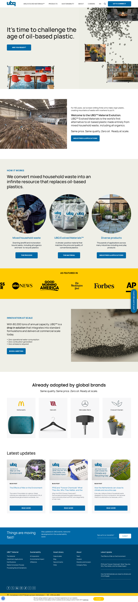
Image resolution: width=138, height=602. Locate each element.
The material (69, 255)
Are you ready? (19, 47)
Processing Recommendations (16, 568)
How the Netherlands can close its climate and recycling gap (116, 575)
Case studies (57, 556)
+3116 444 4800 (55, 595)
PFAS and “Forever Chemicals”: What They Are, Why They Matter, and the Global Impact (116, 565)
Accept (98, 599)
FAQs (55, 565)
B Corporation (34, 556)
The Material (11, 556)
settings (85, 600)
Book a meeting (16, 351)
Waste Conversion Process (15, 565)
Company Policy (82, 565)
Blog (54, 559)
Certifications (11, 562)
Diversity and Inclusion (84, 562)
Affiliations (33, 562)
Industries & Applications (15, 559)
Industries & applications (85, 138)
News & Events (58, 562)
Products (53, 4)
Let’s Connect (119, 4)
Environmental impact (37, 559)
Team (78, 556)
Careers (79, 559)
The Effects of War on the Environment (113, 556)
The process (26, 255)
